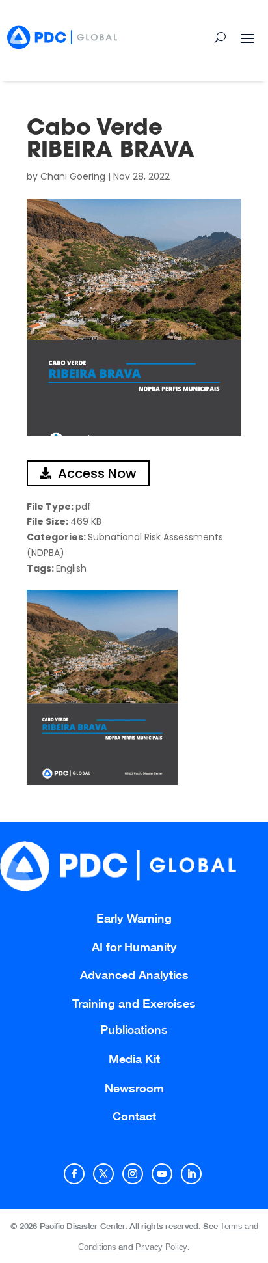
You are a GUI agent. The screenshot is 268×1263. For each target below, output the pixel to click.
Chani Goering (72, 176)
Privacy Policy (161, 1247)
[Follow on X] (103, 1173)
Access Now (97, 473)
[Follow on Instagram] (132, 1173)
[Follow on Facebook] (74, 1173)
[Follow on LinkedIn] (191, 1173)
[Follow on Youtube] (162, 1173)
